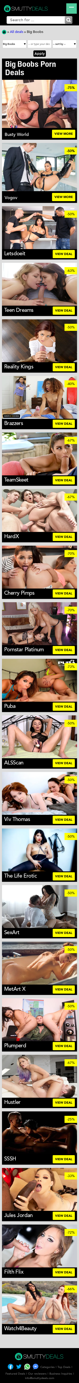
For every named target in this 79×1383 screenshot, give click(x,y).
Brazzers (13, 423)
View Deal (63, 254)
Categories (47, 1367)
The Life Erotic (20, 876)
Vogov (11, 198)
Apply (39, 53)
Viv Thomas (17, 819)
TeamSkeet (16, 480)
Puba (10, 706)
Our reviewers (37, 1374)
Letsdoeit (14, 253)
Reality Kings (18, 366)
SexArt (11, 932)
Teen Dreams (18, 310)
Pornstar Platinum (24, 649)
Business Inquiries (60, 1374)
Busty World (17, 134)
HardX (11, 536)
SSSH (10, 1158)
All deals (16, 31)
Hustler (12, 1102)
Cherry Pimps (19, 593)
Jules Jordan (18, 1215)
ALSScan (13, 762)
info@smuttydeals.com (39, 1378)
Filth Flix (13, 1272)
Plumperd (15, 1045)
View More (63, 134)
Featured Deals (15, 1374)
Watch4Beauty (20, 1328)
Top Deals (63, 1367)
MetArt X (14, 989)
